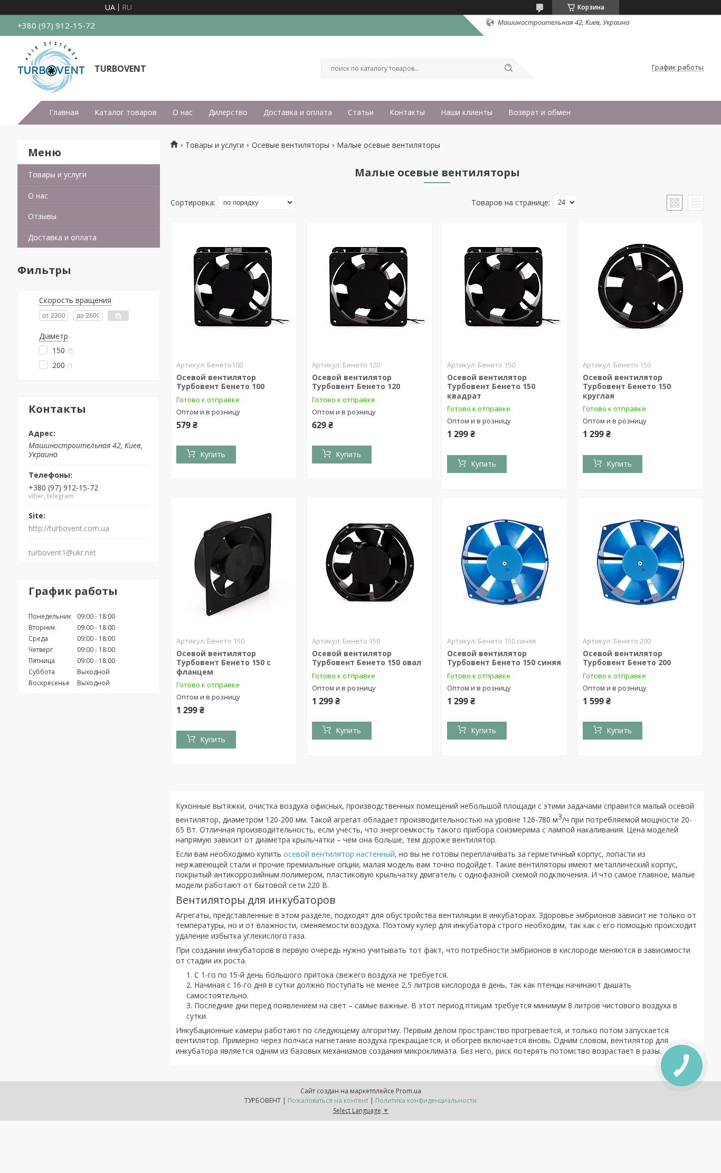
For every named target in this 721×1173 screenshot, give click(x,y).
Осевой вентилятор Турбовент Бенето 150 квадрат (491, 386)
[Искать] (508, 68)
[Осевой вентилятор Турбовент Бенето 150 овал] (369, 564)
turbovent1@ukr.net (62, 552)
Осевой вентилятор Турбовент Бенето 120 (356, 382)
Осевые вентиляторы (290, 145)
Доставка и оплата (297, 112)
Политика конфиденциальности (426, 1100)
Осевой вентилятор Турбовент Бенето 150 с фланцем (223, 662)
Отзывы (42, 216)
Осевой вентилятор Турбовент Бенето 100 (220, 382)
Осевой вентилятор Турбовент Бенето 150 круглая (627, 386)
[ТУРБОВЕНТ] (51, 67)
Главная (64, 112)
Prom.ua (408, 1090)
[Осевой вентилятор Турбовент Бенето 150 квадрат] (504, 288)
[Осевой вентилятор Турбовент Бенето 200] (640, 564)
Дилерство (228, 112)
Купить (212, 454)
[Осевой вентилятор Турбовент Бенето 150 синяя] (504, 564)
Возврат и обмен (539, 112)
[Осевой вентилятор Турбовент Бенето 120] (369, 288)
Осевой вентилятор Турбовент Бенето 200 (627, 658)
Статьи (361, 112)
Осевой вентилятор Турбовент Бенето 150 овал (366, 658)
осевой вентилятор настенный (339, 854)
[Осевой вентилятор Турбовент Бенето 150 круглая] (640, 288)
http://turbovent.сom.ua (69, 528)
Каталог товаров (125, 112)
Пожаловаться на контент (328, 1100)
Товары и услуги (57, 174)
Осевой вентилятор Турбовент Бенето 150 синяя (504, 658)
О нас (183, 112)
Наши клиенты (466, 112)
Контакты (407, 112)
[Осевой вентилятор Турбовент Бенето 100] (234, 288)
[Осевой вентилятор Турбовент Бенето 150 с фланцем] (234, 564)
